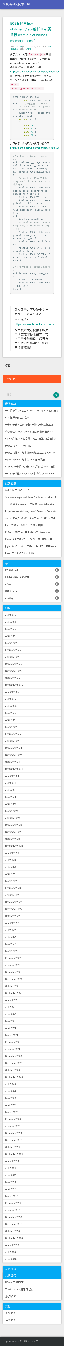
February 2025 (13, 734)
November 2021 (13, 979)
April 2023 (10, 874)
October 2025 (12, 678)
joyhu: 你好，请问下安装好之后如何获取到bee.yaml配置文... (33, 546)
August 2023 (12, 853)
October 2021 (12, 986)
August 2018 (12, 1245)
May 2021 (10, 1021)
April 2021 (10, 1028)
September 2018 (14, 1238)
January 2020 (12, 1126)
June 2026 (11, 622)
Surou (19, 47)
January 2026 (12, 657)
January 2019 (12, 1210)
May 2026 (10, 629)
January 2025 (12, 741)
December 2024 (13, 748)
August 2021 (12, 1000)
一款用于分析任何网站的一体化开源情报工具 (29, 424)
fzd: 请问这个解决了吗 (17, 490)
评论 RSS (10, 1320)
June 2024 (11, 790)
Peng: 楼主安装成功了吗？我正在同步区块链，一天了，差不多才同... (33, 539)
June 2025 (11, 706)
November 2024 (13, 755)
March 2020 (11, 1112)
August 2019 (12, 1161)
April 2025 (10, 720)
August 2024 (12, 776)
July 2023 (10, 860)
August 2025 (12, 692)
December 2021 (13, 972)
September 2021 (14, 993)
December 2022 (13, 902)
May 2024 (10, 797)
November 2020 (13, 1063)
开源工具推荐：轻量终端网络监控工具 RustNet (30, 452)
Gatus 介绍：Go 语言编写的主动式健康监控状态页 (32, 438)
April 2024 (10, 804)
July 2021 (10, 1007)
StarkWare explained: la (33, 497)
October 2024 (12, 762)
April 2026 (10, 636)
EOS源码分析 (31, 570)
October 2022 (12, 916)
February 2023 (13, 888)
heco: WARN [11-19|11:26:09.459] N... (25, 525)
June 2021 (11, 1014)
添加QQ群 (10, 1296)
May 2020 (10, 1098)
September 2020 (14, 1077)
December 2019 (13, 1133)
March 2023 (11, 881)
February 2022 (13, 958)
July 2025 (10, 699)
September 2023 (14, 846)
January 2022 (12, 965)
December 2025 (13, 664)
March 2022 (11, 951)
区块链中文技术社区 (16, 4)
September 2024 (14, 769)
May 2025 (10, 713)
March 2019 (11, 1196)
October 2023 (12, 839)
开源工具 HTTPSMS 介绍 (18, 445)
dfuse (31, 584)
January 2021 (12, 1049)
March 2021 (11, 1035)
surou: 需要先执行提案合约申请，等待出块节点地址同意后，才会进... (33, 518)
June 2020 (11, 1091)
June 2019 (11, 1175)
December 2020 (13, 1056)
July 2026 (10, 615)
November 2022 (13, 909)
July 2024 (10, 783)
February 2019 (13, 1203)
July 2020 (10, 1084)
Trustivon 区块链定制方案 (19, 1289)
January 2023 (12, 895)
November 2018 (13, 1224)
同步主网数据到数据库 (31, 577)
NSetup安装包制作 (15, 1282)
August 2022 (12, 923)
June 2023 (11, 867)
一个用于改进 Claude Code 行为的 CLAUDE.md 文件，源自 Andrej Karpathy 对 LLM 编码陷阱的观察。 (33, 473)
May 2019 (10, 1182)
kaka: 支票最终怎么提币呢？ (20, 553)
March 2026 (11, 643)
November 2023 (13, 832)
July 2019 (10, 1168)
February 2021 (13, 1042)
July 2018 (10, 1252)
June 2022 (11, 937)
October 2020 (12, 1070)
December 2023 (13, 825)
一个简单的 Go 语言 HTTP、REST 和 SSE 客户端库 (31, 410)
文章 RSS (10, 1313)
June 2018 (11, 1259)
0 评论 (28, 49)
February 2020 (13, 1119)
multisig (31, 598)
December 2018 (13, 1217)
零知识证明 (31, 591)
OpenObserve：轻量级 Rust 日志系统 (25, 459)
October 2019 (12, 1147)
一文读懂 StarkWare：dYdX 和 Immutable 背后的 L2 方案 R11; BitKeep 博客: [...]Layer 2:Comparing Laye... (33, 504)
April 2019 (10, 1189)
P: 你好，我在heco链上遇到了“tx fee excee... (28, 532)
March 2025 (11, 727)
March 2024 (11, 811)
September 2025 (14, 685)
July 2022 (10, 930)
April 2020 (10, 1105)
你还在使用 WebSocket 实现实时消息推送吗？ (29, 431)
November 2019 (13, 1140)
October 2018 (12, 1231)
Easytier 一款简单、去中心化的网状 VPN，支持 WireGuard (33, 466)
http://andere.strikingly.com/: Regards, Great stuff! (32, 511)
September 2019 (14, 1154)
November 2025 (13, 671)
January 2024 (12, 818)
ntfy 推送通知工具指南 (17, 417)
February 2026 (13, 650)
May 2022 (10, 944)
